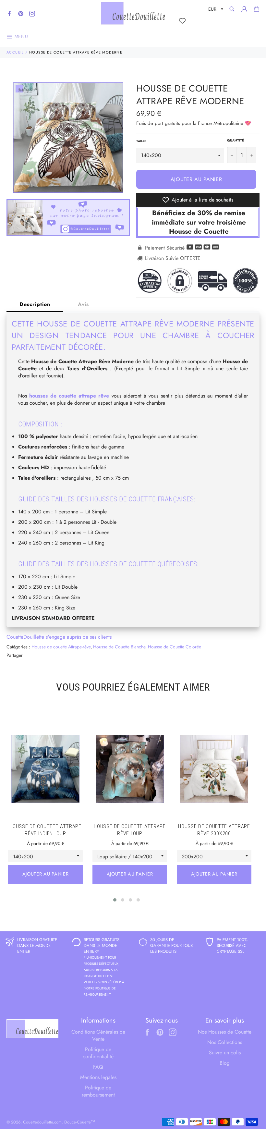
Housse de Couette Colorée (174, 647)
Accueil (15, 52)
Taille (141, 141)
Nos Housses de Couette (224, 1032)
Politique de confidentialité (98, 1053)
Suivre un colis (225, 1052)
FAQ (98, 1067)
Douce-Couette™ (79, 1122)
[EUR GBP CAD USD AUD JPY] (215, 10)
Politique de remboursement (98, 1091)
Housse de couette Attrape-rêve (61, 647)
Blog (225, 1063)
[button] (115, 900)
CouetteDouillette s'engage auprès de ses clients (59, 637)
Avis (83, 304)
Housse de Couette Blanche (119, 647)
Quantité (235, 140)
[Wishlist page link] (182, 21)
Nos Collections (224, 1042)
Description (34, 304)
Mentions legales (98, 1077)
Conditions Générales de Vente (98, 1035)
